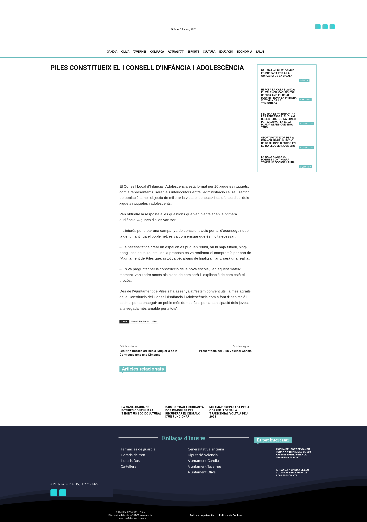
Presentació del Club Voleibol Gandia (225, 351)
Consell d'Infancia (140, 321)
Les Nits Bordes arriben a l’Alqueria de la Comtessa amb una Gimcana (148, 352)
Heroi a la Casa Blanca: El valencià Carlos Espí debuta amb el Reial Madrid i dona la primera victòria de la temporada (278, 96)
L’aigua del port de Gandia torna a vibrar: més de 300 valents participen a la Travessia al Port (293, 453)
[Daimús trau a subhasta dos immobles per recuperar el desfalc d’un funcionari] (185, 391)
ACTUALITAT (306, 123)
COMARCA (305, 166)
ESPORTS (305, 99)
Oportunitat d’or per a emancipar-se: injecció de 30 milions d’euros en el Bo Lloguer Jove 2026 (278, 141)
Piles (154, 321)
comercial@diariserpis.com (131, 518)
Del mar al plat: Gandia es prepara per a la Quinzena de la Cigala (277, 73)
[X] (332, 26)
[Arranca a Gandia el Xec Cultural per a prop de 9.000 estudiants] (263, 475)
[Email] (164, 332)
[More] (173, 332)
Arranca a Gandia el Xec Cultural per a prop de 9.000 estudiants (292, 472)
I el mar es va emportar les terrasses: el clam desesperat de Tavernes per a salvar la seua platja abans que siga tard (278, 120)
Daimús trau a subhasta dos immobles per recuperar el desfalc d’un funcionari (184, 412)
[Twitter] (62, 492)
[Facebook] (317, 26)
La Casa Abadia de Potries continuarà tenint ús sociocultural (141, 410)
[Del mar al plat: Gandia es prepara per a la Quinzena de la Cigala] (306, 75)
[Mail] (325, 26)
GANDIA (304, 80)
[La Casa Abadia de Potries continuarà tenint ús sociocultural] (141, 391)
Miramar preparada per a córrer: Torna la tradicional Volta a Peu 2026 (229, 412)
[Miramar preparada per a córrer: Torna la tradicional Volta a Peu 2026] (229, 391)
